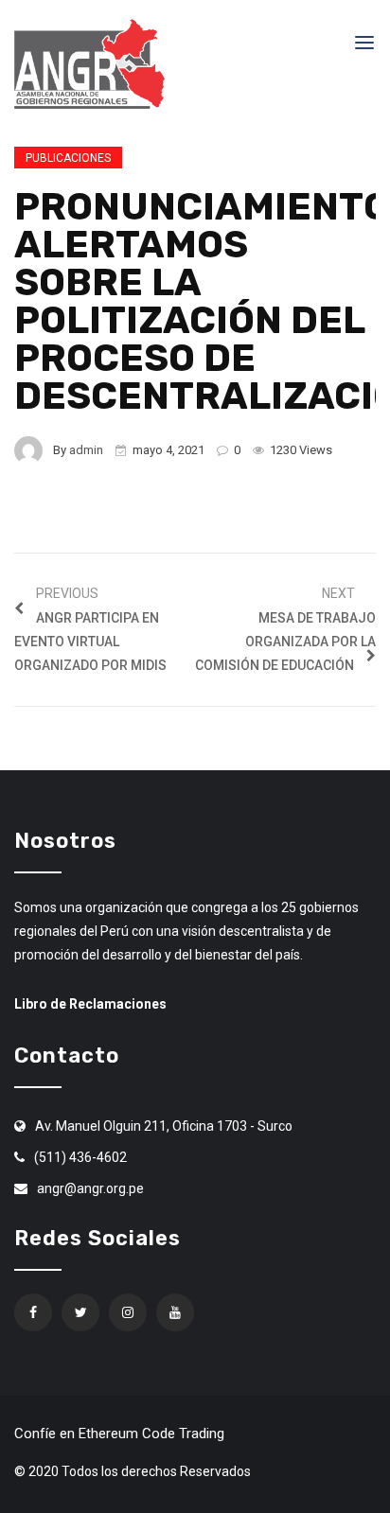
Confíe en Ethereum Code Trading (119, 1433)
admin (86, 450)
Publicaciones (68, 158)
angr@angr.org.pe (90, 1188)
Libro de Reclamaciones (90, 1004)
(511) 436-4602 (80, 1157)
